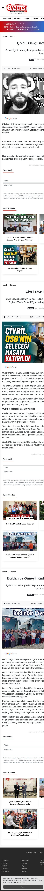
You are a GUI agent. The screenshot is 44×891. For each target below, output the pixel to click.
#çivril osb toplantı (37, 454)
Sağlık (27, 19)
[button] (21, 25)
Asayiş (24, 871)
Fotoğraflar (24, 29)
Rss (41, 852)
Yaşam (35, 19)
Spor (24, 866)
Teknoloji (6, 871)
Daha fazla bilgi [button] (21, 882)
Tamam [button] (23, 887)
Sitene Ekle (31, 852)
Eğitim (24, 868)
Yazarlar (36, 29)
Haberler (5, 36)
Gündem (7, 19)
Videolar (11, 29)
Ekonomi (17, 19)
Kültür (5, 866)
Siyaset (5, 868)
